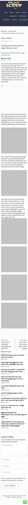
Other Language (23, 19)
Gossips (18, 12)
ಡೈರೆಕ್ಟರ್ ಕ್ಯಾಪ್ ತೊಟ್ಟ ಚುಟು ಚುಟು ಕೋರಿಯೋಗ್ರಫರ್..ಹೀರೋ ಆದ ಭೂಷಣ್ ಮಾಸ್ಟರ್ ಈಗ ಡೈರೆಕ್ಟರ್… (14, 414)
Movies (11, 12)
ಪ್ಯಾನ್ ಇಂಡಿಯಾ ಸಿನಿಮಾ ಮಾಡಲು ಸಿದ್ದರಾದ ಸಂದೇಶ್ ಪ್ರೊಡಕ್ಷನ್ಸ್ (22, 344)
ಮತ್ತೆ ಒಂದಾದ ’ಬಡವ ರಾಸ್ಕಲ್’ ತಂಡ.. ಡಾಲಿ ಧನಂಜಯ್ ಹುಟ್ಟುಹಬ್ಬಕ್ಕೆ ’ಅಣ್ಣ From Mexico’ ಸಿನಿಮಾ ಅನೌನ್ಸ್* (12, 378)
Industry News (22, 16)
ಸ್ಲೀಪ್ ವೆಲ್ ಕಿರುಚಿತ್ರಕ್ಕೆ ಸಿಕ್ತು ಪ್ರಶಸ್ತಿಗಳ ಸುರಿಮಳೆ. (12, 393)
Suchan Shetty (6, 58)
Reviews (24, 12)
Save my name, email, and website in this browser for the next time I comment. (13, 479)
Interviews (14, 19)
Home (6, 12)
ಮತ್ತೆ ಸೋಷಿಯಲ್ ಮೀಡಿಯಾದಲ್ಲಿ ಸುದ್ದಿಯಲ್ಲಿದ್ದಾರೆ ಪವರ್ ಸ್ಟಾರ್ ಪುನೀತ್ (6, 344)
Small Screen (6, 19)
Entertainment (13, 16)
